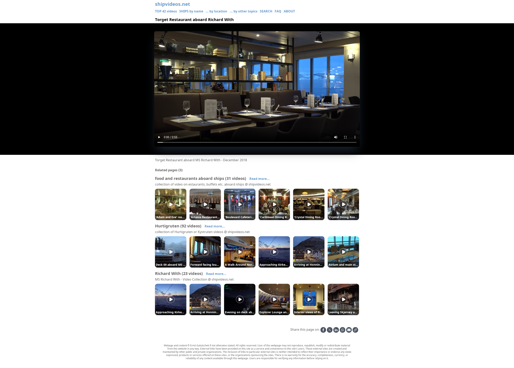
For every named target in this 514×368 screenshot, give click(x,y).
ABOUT (289, 11)
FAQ (278, 11)
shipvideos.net (172, 4)
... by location (216, 11)
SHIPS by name (191, 11)
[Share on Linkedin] (336, 330)
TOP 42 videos (166, 11)
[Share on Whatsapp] (342, 330)
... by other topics (243, 11)
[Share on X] (329, 330)
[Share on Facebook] (323, 330)
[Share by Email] (349, 330)
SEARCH (266, 11)
